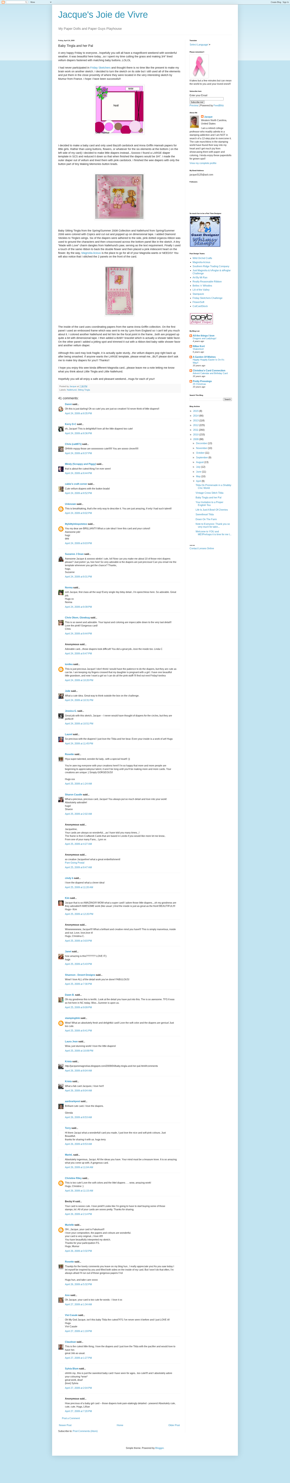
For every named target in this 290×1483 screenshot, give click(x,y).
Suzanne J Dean (74, 554)
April (199, 481)
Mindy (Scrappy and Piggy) (80, 464)
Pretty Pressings (202, 381)
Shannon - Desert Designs (80, 975)
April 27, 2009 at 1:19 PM (78, 1331)
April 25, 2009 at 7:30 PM (78, 984)
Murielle (69, 1225)
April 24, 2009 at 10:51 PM (79, 723)
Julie (67, 691)
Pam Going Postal (74, 862)
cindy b (69, 878)
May (198, 476)
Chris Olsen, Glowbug (77, 617)
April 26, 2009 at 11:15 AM (79, 1190)
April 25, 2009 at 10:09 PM (79, 1050)
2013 (196, 420)
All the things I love (203, 335)
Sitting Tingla (84, 390)
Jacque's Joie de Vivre (103, 15)
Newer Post (65, 1425)
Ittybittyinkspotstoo (76, 524)
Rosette (69, 754)
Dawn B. (69, 995)
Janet (68, 951)
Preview (194, 105)
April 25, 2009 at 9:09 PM (78, 1007)
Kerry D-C (70, 424)
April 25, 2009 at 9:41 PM (78, 1030)
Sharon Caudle (73, 794)
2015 (196, 411)
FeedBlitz (219, 105)
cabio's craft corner (76, 484)
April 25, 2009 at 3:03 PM (78, 940)
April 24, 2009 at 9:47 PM (78, 653)
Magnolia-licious (91, 252)
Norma (69, 587)
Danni (68, 404)
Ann (67, 1295)
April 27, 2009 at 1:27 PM (78, 1358)
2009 (196, 439)
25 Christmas (199, 384)
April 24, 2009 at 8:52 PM (78, 493)
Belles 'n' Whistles (202, 285)
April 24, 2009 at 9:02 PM (78, 513)
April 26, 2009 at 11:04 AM (79, 1167)
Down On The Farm (206, 519)
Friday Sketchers (100, 67)
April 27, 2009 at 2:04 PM (78, 1388)
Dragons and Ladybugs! (204, 338)
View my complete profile (203, 163)
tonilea (69, 664)
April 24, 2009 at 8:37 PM (78, 453)
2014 (196, 415)
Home (120, 1425)
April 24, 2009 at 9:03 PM (78, 543)
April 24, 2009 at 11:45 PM (79, 743)
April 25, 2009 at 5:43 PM (78, 964)
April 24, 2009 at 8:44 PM (78, 473)
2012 (196, 425)
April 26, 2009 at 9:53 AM (78, 1144)
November (202, 448)
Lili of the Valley (201, 289)
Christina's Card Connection (209, 370)
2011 (196, 430)
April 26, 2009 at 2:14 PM (78, 1214)
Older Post (174, 1425)
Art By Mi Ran (200, 277)
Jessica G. (71, 711)
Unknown (70, 504)
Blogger (159, 1448)
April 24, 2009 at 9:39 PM (78, 607)
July (198, 467)
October (200, 453)
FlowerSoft (198, 302)
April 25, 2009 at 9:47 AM (78, 867)
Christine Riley (73, 1178)
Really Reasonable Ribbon (207, 281)
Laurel (68, 734)
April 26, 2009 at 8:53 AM (78, 1117)
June (199, 471)
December (202, 443)
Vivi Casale (71, 1315)
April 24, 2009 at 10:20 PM (79, 680)
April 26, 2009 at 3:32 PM (78, 1251)
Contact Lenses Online (202, 548)
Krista (68, 1061)
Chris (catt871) (73, 444)
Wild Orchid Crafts (202, 258)
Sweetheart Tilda (205, 514)
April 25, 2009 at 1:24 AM (78, 783)
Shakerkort (198, 349)
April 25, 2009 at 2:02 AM (78, 814)
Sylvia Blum (72, 1368)
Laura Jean (71, 1041)
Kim (67, 898)
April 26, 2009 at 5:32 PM (78, 1284)
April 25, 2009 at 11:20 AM (79, 887)
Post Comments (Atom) (85, 1431)
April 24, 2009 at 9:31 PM (78, 576)
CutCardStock (200, 306)
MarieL (69, 1154)
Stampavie (198, 294)
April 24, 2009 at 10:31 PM (79, 700)
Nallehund (72, 390)
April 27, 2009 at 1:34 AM (78, 1304)
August (200, 462)
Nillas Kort (199, 346)
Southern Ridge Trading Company (211, 266)
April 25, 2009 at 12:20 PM (79, 914)
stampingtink (72, 1018)
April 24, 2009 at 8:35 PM (78, 413)
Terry (68, 1128)
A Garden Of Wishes (204, 357)
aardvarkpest (72, 1101)
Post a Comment (71, 1418)
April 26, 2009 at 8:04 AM (78, 1070)
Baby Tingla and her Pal (208, 497)
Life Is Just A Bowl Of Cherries (212, 509)
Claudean (70, 1342)
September (202, 457)
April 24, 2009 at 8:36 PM (78, 433)
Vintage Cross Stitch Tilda (209, 493)
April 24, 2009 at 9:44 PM (78, 633)
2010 (196, 434)
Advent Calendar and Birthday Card (210, 373)
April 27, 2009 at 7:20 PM (78, 1411)
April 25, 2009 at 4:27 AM (78, 844)
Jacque (208, 117)
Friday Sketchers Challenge (207, 298)
